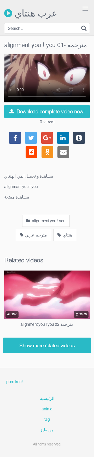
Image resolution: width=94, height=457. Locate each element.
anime (47, 409)
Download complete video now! (50, 111)
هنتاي (67, 235)
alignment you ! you (48, 221)
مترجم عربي (35, 235)
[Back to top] (85, 445)
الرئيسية (47, 398)
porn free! (14, 381)
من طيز (47, 430)
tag (47, 419)
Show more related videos (47, 345)
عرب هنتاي (34, 13)
